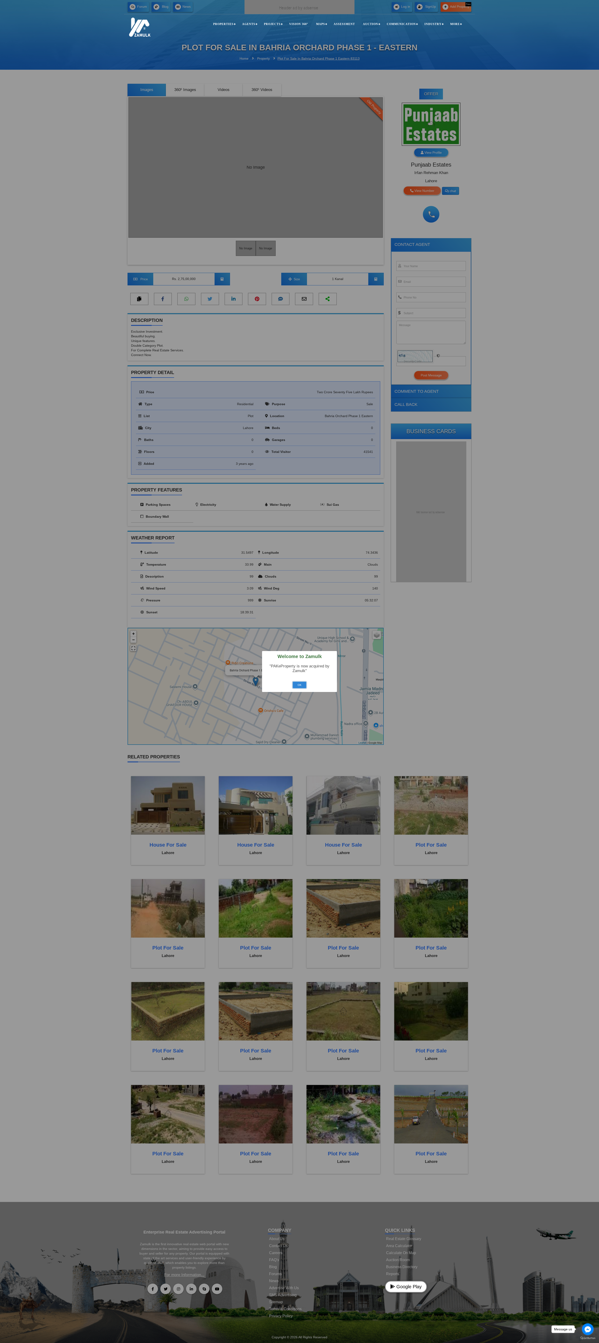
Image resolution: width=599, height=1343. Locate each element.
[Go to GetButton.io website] (587, 1338)
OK (299, 685)
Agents (248, 24)
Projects (272, 24)
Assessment (344, 24)
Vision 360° (298, 24)
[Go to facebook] (588, 1329)
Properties (223, 24)
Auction (370, 24)
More (455, 24)
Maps (320, 24)
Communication (401, 24)
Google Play (408, 1286)
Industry (433, 24)
